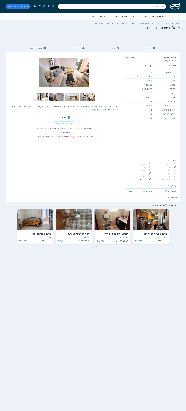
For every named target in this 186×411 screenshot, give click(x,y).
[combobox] (112, 6)
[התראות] (44, 6)
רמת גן (129, 191)
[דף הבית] (174, 6)
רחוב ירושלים (170, 191)
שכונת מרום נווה (149, 191)
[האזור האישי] (35, 6)
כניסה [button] (93, 16)
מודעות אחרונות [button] (158, 16)
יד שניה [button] (126, 16)
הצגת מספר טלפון (63, 123)
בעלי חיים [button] (104, 16)
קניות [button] (116, 16)
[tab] (151, 48)
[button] (96, 247)
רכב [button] (136, 16)
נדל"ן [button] (145, 16)
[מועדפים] (39, 6)
